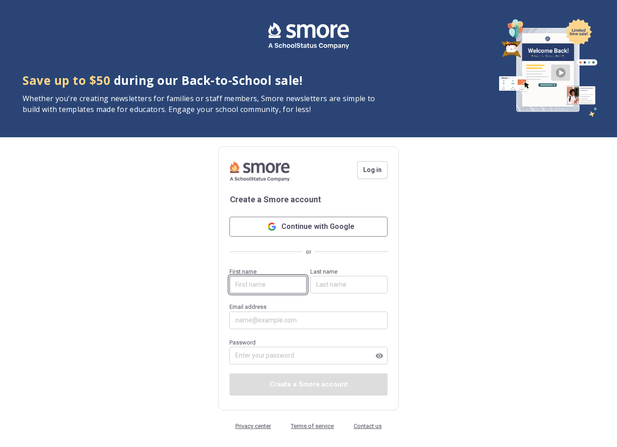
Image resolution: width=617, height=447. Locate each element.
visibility (379, 356)
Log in (372, 169)
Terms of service (312, 426)
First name (243, 271)
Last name (323, 271)
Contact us (368, 426)
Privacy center (253, 426)
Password (306, 349)
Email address (247, 306)
